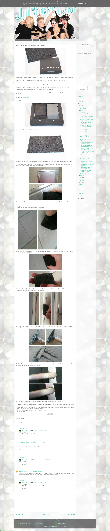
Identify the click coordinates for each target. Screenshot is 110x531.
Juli (81, 177)
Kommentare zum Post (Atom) (27, 516)
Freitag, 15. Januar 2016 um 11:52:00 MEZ (41, 459)
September (82, 173)
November (82, 110)
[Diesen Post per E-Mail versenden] (47, 414)
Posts (80, 86)
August (81, 175)
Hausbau (23, 415)
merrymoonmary (54, 526)
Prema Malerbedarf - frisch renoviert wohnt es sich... (85, 168)
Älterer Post (71, 514)
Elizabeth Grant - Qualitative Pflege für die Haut (86, 171)
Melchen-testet (22, 442)
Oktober (82, 112)
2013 (80, 191)
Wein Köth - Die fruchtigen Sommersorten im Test (85, 156)
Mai (81, 180)
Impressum (36, 40)
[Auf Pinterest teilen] (52, 414)
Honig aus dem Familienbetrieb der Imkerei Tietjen (86, 149)
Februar (82, 186)
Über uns (24, 40)
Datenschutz (43, 40)
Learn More (80, 3)
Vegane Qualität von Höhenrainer (87, 154)
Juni (81, 178)
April (81, 182)
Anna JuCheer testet (26, 430)
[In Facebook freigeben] (51, 414)
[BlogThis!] (48, 414)
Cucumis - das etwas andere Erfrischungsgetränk (86, 134)
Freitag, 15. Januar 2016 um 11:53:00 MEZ (41, 482)
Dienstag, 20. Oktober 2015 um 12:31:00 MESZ (32, 422)
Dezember (82, 108)
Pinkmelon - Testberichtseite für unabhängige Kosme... (86, 143)
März (81, 184)
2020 (80, 98)
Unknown (21, 471)
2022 (80, 94)
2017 (80, 103)
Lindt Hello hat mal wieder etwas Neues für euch (86, 117)
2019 (80, 99)
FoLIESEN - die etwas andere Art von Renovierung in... (87, 120)
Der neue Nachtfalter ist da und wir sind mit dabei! (86, 129)
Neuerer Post (19, 514)
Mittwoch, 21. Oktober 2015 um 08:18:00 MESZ (35, 442)
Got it (85, 3)
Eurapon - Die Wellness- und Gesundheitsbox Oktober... (86, 126)
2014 (80, 190)
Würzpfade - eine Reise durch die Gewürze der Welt (87, 114)
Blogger (64, 526)
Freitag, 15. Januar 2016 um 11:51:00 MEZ (41, 430)
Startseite (18, 40)
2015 (80, 107)
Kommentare (82, 89)
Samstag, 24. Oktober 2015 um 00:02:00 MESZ (33, 471)
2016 (80, 105)
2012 (80, 193)
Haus (20, 415)
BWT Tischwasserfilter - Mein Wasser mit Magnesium (86, 146)
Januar (81, 187)
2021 (80, 96)
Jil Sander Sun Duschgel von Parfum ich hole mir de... (86, 137)
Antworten (21, 425)
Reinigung (28, 415)
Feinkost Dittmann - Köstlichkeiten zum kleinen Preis (87, 152)
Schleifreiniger (26, 97)
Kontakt (29, 40)
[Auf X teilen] (50, 414)
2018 (80, 101)
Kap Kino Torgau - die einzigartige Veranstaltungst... (87, 132)
